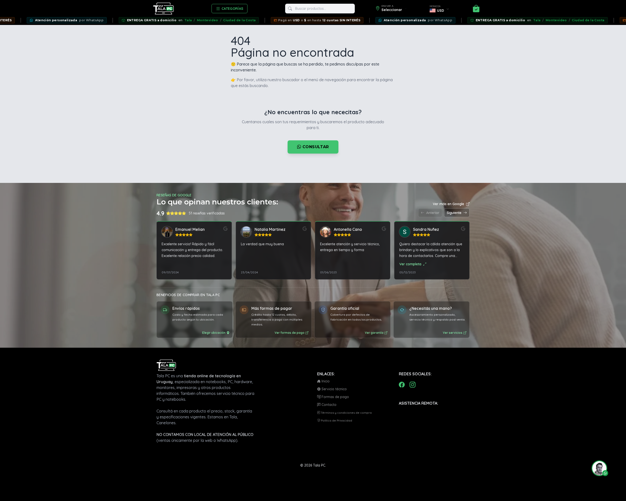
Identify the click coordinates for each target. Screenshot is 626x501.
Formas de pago (335, 397)
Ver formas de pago (289, 332)
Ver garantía (374, 332)
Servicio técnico (334, 389)
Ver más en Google (448, 204)
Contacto (328, 404)
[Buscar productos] (290, 8)
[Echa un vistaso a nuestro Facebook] (402, 385)
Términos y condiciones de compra (346, 412)
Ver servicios (452, 332)
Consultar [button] (315, 147)
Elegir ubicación (213, 332)
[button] (597, 468)
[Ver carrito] (476, 8)
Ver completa (410, 264)
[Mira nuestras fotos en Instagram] (412, 385)
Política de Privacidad (336, 420)
